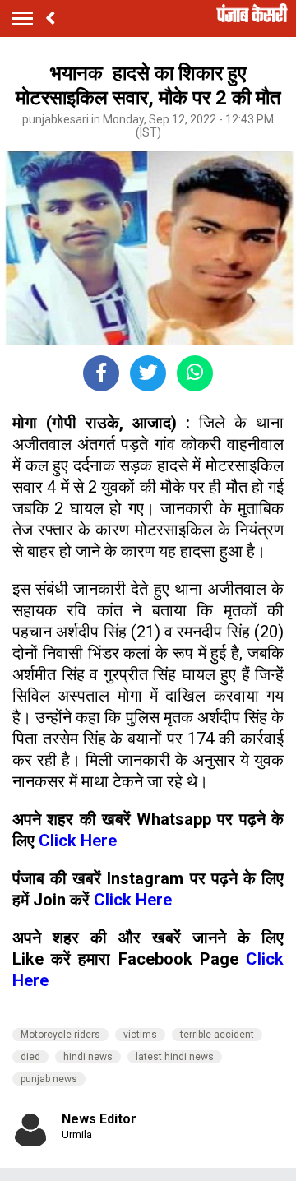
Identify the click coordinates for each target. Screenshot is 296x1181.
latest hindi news (175, 1057)
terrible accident (217, 1034)
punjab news (49, 1079)
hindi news (88, 1057)
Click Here (78, 840)
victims (140, 1034)
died (30, 1057)
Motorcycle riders (60, 1034)
